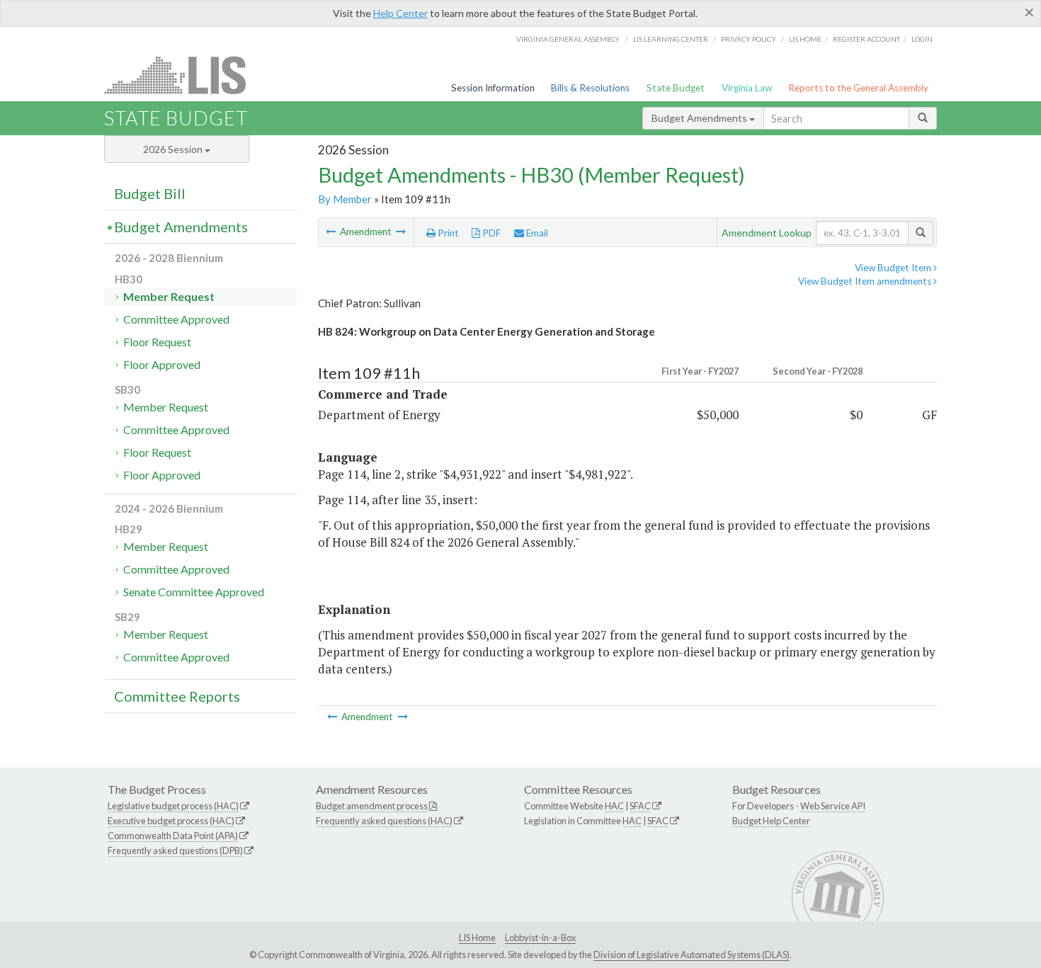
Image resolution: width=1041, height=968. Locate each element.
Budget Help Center (771, 820)
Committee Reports (177, 696)
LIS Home (477, 937)
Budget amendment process (372, 806)
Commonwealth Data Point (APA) (173, 835)
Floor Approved (161, 364)
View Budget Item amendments (865, 281)
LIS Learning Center (670, 39)
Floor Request (157, 341)
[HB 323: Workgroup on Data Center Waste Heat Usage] (332, 231)
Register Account (866, 39)
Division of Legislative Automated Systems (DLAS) (691, 954)
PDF (490, 233)
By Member (345, 199)
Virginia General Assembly (568, 39)
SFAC (640, 806)
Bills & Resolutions (590, 87)
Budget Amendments (700, 118)
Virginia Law (747, 87)
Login (922, 39)
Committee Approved (176, 319)
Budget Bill (150, 193)
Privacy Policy (748, 39)
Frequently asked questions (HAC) (384, 820)
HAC (614, 806)
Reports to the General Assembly (858, 87)
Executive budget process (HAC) (171, 820)
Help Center (400, 13)
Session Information (493, 87)
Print (447, 233)
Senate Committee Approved (193, 591)
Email (536, 233)
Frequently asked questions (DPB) (175, 850)
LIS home (805, 39)
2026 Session (174, 149)
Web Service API (832, 806)
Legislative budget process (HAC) (173, 806)
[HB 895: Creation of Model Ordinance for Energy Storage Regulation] (401, 231)
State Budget (676, 87)
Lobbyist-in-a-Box (540, 937)
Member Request (169, 296)
